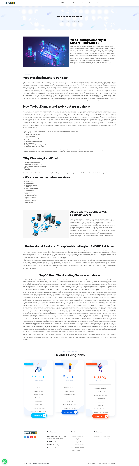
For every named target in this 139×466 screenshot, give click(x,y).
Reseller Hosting (86, 3)
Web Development (99, 3)
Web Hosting (64, 3)
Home (55, 3)
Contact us (111, 3)
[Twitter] (25, 437)
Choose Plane (37, 415)
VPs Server (75, 3)
